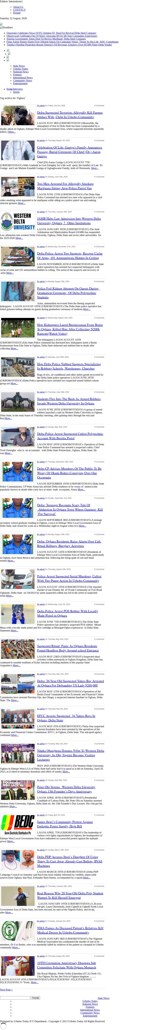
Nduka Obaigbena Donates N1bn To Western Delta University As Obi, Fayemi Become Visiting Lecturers (70, 755)
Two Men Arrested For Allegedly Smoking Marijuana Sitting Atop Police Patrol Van (65, 185)
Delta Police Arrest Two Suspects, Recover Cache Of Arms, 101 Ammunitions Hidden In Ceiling (70, 255)
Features (17, 74)
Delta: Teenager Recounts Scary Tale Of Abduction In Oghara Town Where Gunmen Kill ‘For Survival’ (70, 509)
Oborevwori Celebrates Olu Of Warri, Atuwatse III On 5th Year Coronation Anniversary (52, 36)
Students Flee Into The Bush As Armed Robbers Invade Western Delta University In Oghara (69, 401)
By (38, 106)
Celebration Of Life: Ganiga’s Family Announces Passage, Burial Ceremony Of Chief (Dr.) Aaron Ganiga (69, 151)
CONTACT (19, 9)
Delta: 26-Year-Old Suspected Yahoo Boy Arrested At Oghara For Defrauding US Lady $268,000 (70, 683)
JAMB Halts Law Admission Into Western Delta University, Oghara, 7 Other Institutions (69, 220)
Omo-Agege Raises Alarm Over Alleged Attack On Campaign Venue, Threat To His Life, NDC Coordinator (63, 41)
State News (19, 65)
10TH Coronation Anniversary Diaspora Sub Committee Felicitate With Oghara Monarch (66, 965)
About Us (18, 7)
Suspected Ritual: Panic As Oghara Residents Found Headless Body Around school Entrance (68, 648)
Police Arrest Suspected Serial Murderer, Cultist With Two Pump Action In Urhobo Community (69, 578)
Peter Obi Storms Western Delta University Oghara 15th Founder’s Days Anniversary (66, 789)
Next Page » (6, 989)
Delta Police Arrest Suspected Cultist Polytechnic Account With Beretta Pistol (70, 435)
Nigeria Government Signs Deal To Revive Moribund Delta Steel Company (46, 38)
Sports (16, 92)
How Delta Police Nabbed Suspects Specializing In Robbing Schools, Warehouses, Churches (69, 366)
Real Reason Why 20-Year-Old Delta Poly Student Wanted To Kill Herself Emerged (70, 895)
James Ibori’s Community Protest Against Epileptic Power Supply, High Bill (65, 824)
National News (21, 71)
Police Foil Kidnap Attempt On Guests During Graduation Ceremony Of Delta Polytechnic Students (68, 292)
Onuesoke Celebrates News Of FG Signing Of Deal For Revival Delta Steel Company (51, 33)
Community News (22, 80)
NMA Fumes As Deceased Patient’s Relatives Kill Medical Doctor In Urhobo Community (70, 930)
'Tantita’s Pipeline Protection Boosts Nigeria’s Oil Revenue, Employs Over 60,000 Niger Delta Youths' (59, 44)
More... (12, 131)
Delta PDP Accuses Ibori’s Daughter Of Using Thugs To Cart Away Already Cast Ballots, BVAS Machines (69, 861)
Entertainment (20, 83)
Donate (17, 12)
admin (42, 106)
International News (23, 77)
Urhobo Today (20, 68)
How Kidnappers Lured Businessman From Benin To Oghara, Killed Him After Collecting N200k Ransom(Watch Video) (70, 329)
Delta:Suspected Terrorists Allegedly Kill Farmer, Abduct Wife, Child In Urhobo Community (70, 114)
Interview (18, 89)
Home (10, 89)
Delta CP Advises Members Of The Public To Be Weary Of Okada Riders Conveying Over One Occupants (69, 472)
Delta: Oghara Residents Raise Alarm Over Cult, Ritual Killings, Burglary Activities (69, 543)
